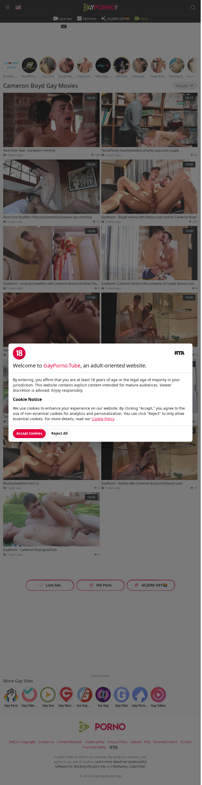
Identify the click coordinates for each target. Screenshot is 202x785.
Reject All (59, 433)
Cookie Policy (103, 418)
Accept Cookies (29, 433)
